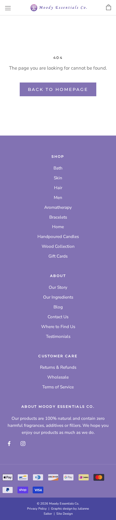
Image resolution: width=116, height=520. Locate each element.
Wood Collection (58, 246)
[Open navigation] (8, 7)
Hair (58, 188)
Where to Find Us (58, 326)
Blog (58, 307)
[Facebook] (9, 443)
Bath (58, 168)
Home (58, 227)
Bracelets (58, 217)
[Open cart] (108, 7)
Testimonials (58, 336)
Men (58, 197)
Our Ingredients (58, 297)
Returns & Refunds (58, 367)
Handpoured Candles (58, 236)
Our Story (58, 287)
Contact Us (58, 317)
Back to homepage (58, 89)
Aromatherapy (58, 207)
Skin (58, 178)
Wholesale (58, 377)
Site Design (64, 514)
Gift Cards (58, 256)
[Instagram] (23, 443)
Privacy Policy (37, 509)
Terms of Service (58, 387)
